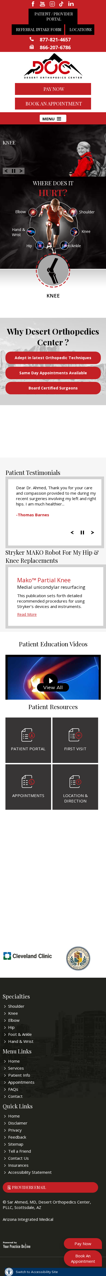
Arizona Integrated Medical (28, 1219)
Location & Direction (75, 798)
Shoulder (87, 211)
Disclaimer (17, 1123)
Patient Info (19, 1075)
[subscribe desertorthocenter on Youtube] (43, 4)
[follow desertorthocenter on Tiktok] (62, 4)
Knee (9, 142)
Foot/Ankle (71, 245)
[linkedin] (71, 4)
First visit (75, 748)
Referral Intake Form (38, 29)
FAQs (13, 1089)
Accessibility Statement (30, 1172)
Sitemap (15, 1144)
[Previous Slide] (6, 170)
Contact (15, 1096)
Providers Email (29, 1187)
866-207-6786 (55, 47)
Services (16, 1068)
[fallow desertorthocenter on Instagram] (52, 4)
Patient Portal (28, 748)
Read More (27, 614)
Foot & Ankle (20, 1034)
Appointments (28, 795)
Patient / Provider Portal (54, 16)
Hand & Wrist (18, 232)
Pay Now (53, 89)
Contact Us (18, 1158)
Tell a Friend (19, 1151)
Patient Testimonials (32, 472)
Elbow (20, 211)
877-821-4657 (55, 39)
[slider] (82, 532)
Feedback (17, 1137)
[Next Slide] (21, 170)
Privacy (15, 1130)
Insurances (18, 1165)
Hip (29, 245)
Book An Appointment (54, 103)
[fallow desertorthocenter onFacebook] (33, 4)
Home (14, 1061)
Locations (81, 29)
